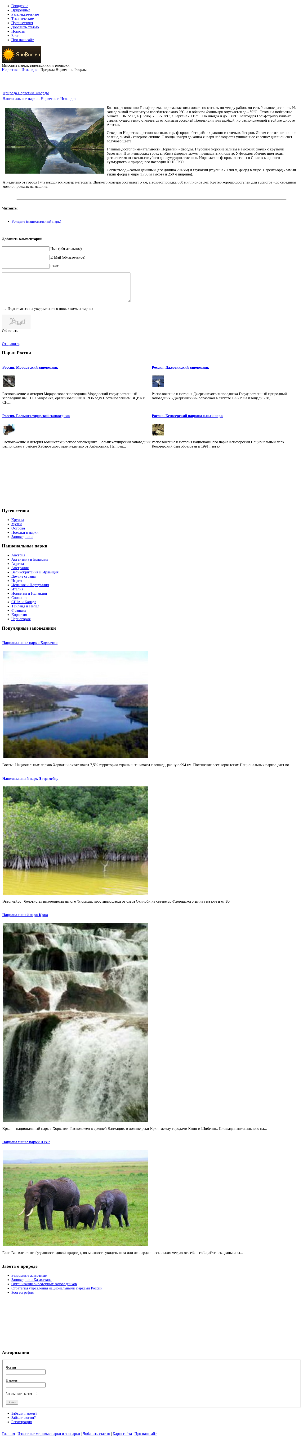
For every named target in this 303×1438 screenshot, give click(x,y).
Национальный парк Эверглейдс (30, 779)
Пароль (12, 1380)
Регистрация (21, 1422)
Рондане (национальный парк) (36, 221)
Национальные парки (21, 99)
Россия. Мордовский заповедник (30, 367)
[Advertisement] (151, 79)
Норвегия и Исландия (19, 70)
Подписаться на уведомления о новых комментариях (50, 309)
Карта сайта (122, 1434)
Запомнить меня (19, 1394)
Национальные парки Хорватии (30, 643)
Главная (8, 1434)
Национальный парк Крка (25, 915)
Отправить (10, 344)
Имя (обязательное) (66, 249)
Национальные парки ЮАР (26, 1142)
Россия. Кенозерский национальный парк (187, 416)
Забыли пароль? (24, 1413)
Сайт (54, 266)
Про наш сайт (145, 1434)
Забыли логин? (23, 1418)
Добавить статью (96, 1434)
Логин (11, 1367)
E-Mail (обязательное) (67, 257)
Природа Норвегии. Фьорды (26, 93)
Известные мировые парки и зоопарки (49, 1434)
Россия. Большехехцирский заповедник (36, 416)
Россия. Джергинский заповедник (180, 367)
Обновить (10, 331)
